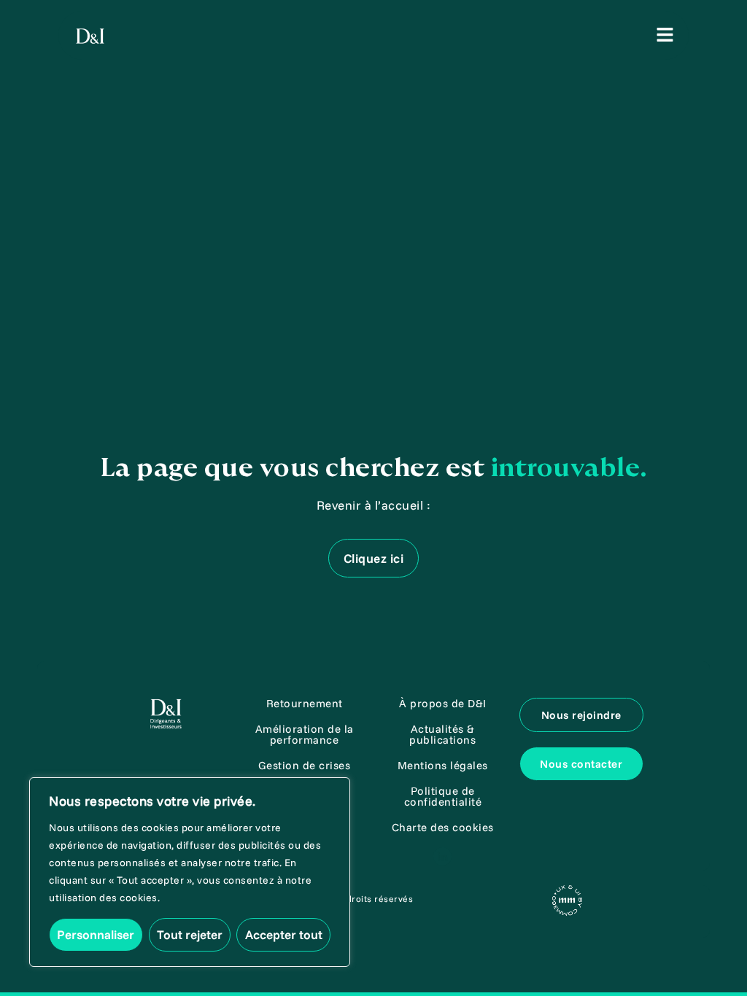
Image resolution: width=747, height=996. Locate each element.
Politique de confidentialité (443, 796)
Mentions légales (443, 765)
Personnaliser (95, 934)
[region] (189, 872)
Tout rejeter (189, 934)
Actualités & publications (442, 734)
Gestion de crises (304, 765)
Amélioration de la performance (304, 734)
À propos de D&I (443, 703)
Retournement (304, 703)
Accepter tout (283, 934)
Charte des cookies (443, 827)
